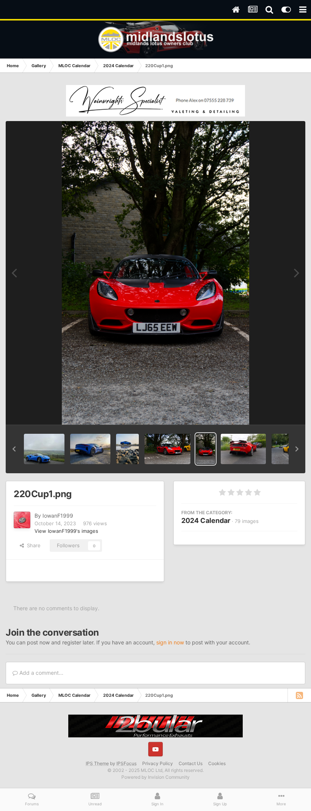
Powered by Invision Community (155, 777)
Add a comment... (40, 672)
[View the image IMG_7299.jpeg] (90, 449)
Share (32, 545)
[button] (14, 449)
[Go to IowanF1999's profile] (22, 520)
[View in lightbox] (155, 273)
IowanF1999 (57, 515)
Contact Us (191, 763)
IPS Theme (97, 763)
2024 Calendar (205, 520)
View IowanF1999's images (66, 531)
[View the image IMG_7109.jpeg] (44, 449)
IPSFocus (126, 763)
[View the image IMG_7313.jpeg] (127, 449)
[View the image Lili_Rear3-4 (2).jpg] (243, 449)
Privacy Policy (157, 763)
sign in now (170, 642)
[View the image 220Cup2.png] (167, 449)
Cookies (217, 763)
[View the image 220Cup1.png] (205, 449)
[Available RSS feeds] (299, 695)
